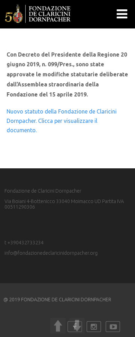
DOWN (77, 326)
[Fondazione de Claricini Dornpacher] (38, 25)
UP (58, 326)
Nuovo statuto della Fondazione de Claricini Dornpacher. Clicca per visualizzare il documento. (62, 120)
